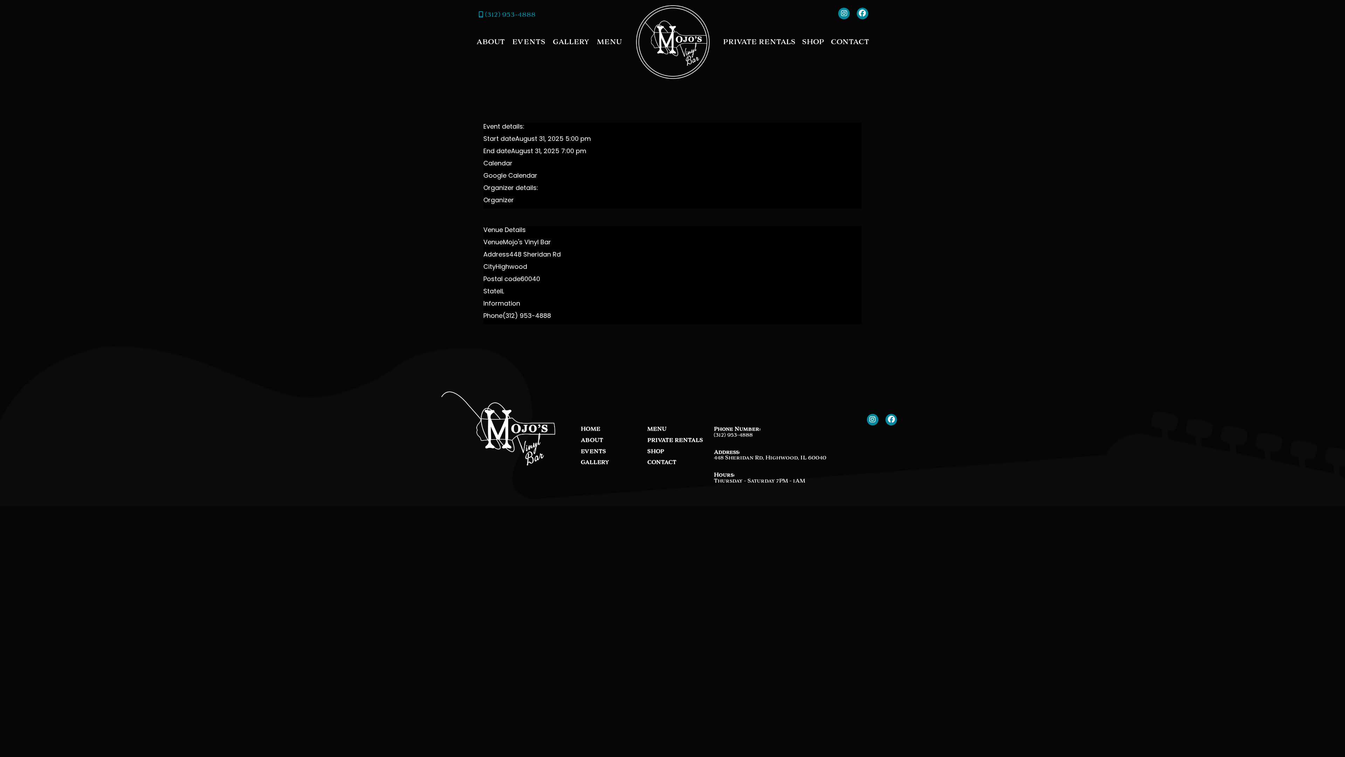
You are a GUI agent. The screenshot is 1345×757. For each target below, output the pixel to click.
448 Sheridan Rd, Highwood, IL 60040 (770, 457)
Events (528, 41)
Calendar (497, 164)
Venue (493, 243)
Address (496, 255)
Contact (850, 41)
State (491, 292)
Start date (499, 139)
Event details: (503, 127)
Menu (609, 41)
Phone (493, 316)
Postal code (501, 280)
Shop (813, 41)
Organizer (498, 201)
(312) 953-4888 (509, 14)
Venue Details (504, 230)
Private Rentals (759, 41)
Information (501, 304)
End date (497, 152)
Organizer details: (510, 188)
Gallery (571, 41)
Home (590, 429)
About (490, 41)
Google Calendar (510, 176)
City (489, 267)
